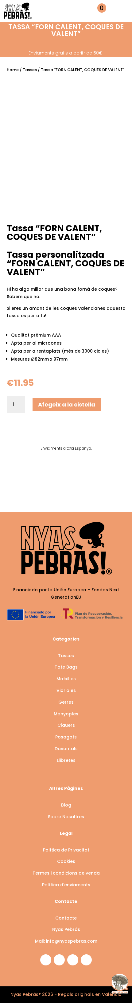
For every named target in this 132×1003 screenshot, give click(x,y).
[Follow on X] (72, 959)
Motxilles (66, 679)
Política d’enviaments (66, 885)
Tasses (30, 70)
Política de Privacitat (66, 850)
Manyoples (66, 714)
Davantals (66, 749)
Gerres (66, 702)
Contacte (66, 918)
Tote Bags (66, 667)
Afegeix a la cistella (66, 404)
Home (13, 70)
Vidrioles (66, 690)
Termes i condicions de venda (66, 873)
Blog (66, 805)
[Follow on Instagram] (45, 959)
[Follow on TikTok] (86, 959)
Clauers (66, 725)
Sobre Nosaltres (66, 817)
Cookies (66, 861)
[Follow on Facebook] (59, 959)
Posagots (66, 737)
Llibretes (66, 760)
